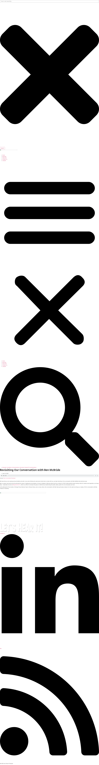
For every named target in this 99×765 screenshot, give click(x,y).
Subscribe (4, 157)
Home (3, 155)
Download (13, 478)
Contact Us (4, 159)
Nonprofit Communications (30, 467)
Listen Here (3, 491)
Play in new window (7, 478)
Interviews (22, 467)
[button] (49, 260)
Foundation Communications (13, 467)
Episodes (4, 156)
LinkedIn (4, 160)
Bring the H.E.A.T (16, 484)
